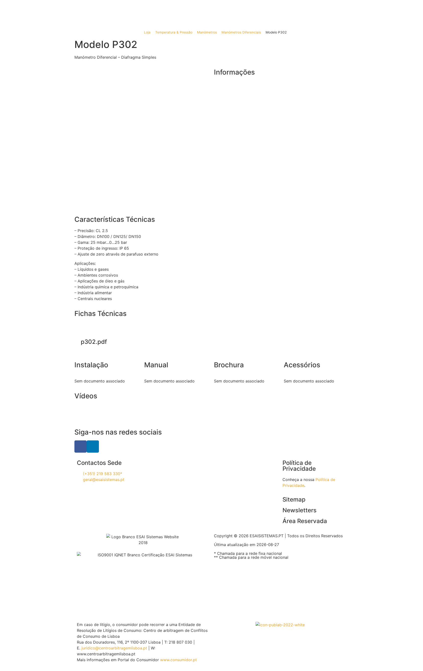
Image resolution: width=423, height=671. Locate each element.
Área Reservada (304, 521)
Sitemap (294, 499)
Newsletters (299, 510)
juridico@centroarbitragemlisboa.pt (114, 648)
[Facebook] (80, 446)
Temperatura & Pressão (173, 32)
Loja (147, 32)
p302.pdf (94, 341)
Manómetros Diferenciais (241, 32)
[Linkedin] (93, 446)
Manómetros (207, 32)
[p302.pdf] (94, 330)
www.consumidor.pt (178, 659)
